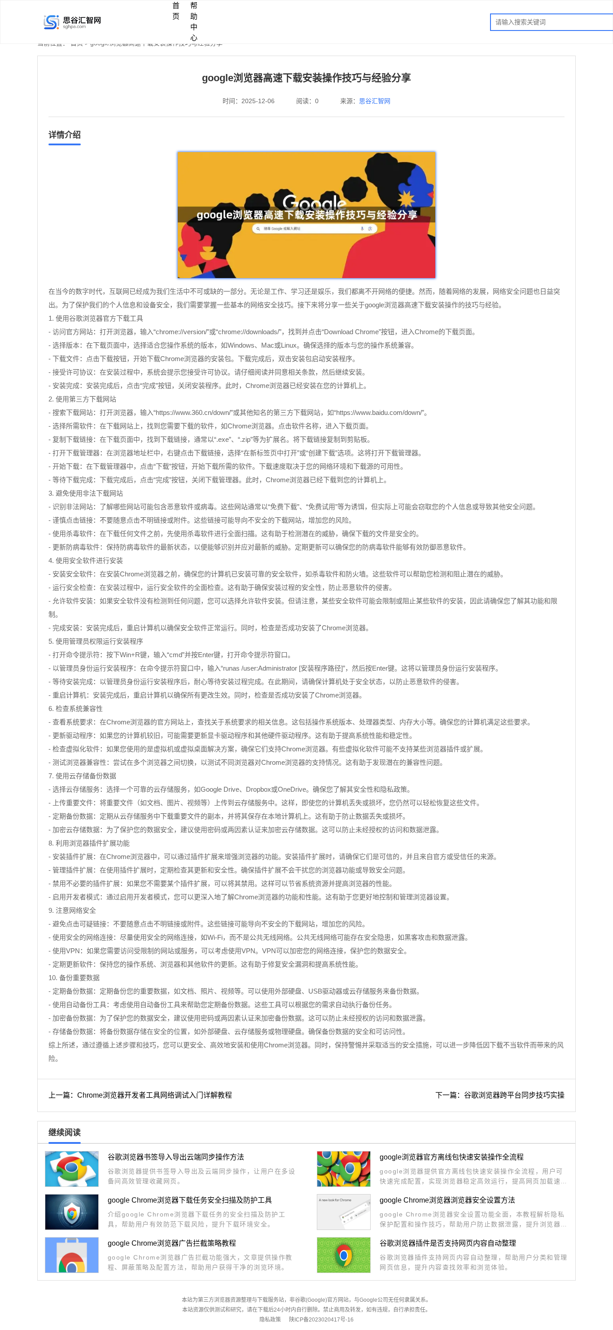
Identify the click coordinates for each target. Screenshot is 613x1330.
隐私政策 (270, 1320)
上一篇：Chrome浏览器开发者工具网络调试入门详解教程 (140, 1095)
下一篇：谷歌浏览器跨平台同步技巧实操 (500, 1095)
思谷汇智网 (374, 101)
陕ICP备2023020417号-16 (321, 1320)
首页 (176, 11)
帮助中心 (193, 22)
